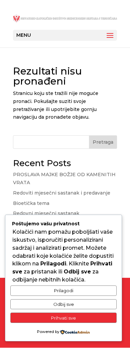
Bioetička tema (31, 203)
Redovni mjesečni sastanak (46, 213)
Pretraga (103, 142)
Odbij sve (63, 304)
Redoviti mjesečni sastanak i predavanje (61, 193)
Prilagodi (63, 290)
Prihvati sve (63, 318)
